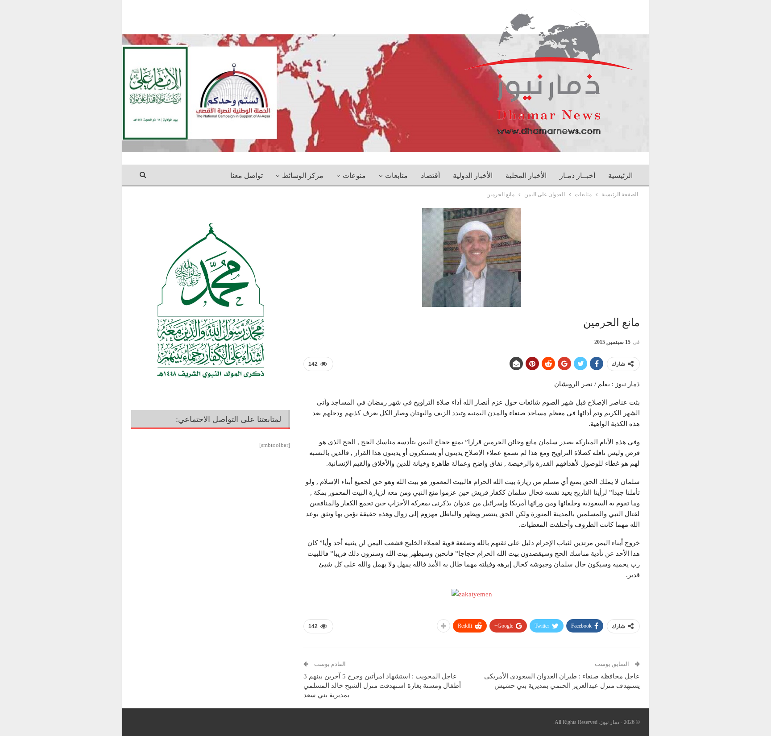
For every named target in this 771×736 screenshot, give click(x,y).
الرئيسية (620, 175)
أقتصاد (430, 175)
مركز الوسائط (302, 175)
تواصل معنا (246, 175)
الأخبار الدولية (473, 175)
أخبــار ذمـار (577, 175)
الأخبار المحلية (526, 175)
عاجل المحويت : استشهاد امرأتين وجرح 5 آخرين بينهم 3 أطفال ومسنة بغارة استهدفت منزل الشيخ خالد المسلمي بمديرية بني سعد (382, 686)
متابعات (396, 175)
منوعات (354, 175)
